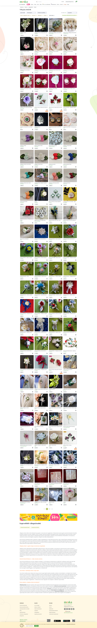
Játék (41, 4)
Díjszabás (36, 610)
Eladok (63, 1)
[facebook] (65, 609)
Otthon (58, 4)
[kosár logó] (76, 1)
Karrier (50, 607)
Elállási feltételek (52, 612)
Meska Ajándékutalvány (24, 607)
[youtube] (71, 609)
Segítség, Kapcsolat (38, 614)
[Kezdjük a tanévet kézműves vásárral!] (28, 4)
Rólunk (50, 605)
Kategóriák (22, 615)
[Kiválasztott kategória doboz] (30, 15)
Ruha (38, 4)
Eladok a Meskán (37, 607)
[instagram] (67, 609)
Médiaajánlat (36, 612)
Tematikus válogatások (24, 614)
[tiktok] (73, 609)
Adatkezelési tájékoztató (53, 614)
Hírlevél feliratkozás (23, 605)
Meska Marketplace (38, 608)
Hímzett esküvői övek (25, 527)
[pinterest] (69, 609)
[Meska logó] (24, 2)
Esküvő (61, 4)
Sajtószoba (51, 608)
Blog (68, 4)
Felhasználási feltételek (53, 610)
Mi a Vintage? (36, 605)
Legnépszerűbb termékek (24, 608)
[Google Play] (57, 621)
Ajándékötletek (22, 612)
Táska (35, 4)
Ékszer (32, 4)
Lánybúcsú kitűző (35, 527)
